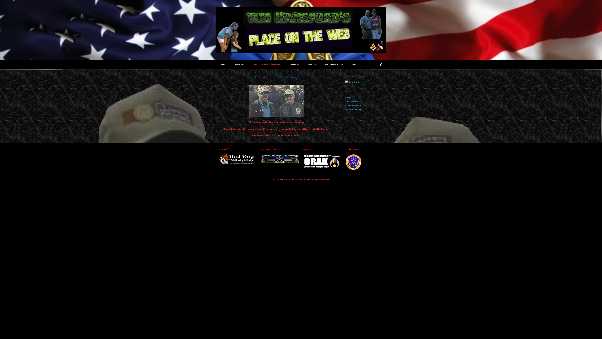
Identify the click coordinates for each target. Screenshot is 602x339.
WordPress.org (353, 109)
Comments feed (353, 105)
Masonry (295, 65)
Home (223, 65)
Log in (348, 97)
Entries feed (351, 101)
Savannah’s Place (334, 65)
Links (355, 65)
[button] (381, 64)
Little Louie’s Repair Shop (267, 65)
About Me (239, 65)
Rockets (312, 65)
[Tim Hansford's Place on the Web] (301, 30)
